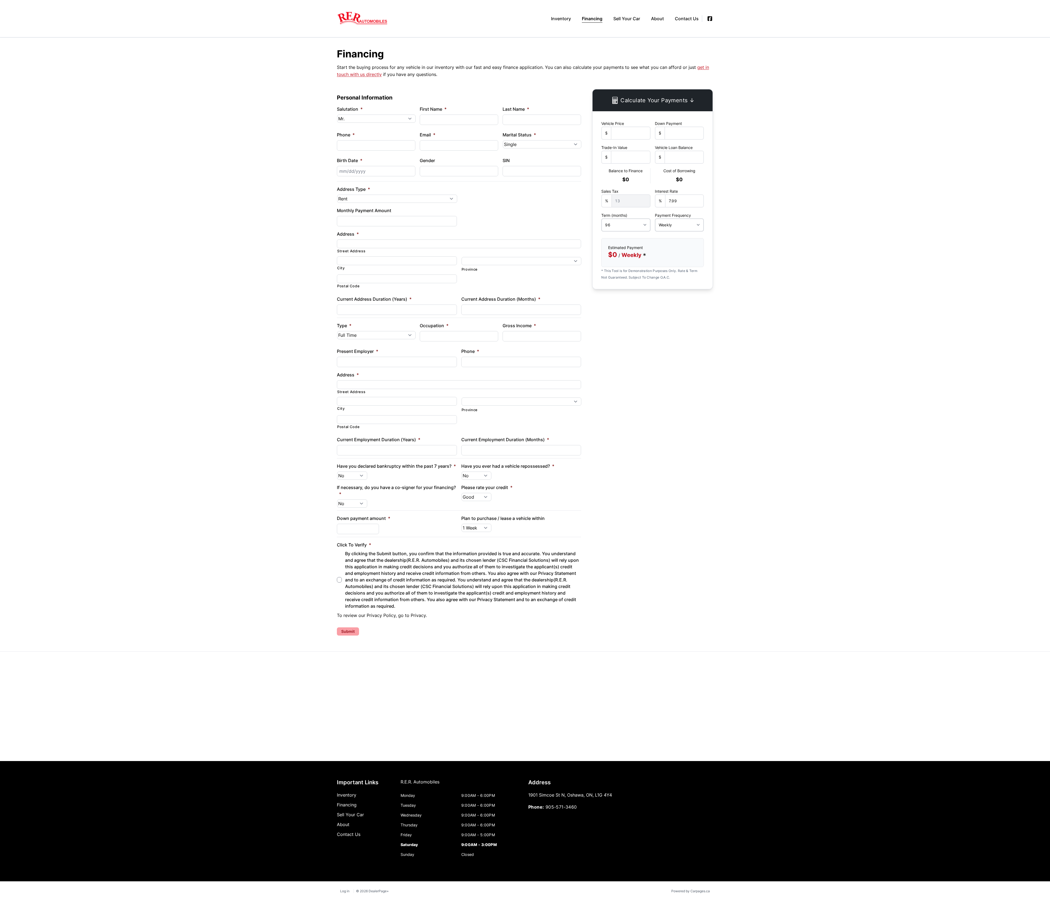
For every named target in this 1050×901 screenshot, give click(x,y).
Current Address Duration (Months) (500, 299)
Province (470, 269)
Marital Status (519, 135)
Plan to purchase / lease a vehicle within (503, 518)
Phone (346, 135)
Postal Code (348, 286)
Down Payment (668, 123)
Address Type (353, 189)
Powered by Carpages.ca (690, 891)
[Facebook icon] (710, 18)
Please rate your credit (486, 487)
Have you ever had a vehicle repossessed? (507, 466)
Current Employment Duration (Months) (505, 439)
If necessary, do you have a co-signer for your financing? (396, 491)
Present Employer (357, 351)
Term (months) (614, 215)
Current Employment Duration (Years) (378, 439)
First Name (433, 109)
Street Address (351, 251)
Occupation (434, 325)
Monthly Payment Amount (364, 210)
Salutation (350, 109)
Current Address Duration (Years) (374, 299)
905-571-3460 (561, 807)
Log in (344, 891)
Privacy (418, 615)
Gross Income (519, 325)
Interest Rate (666, 191)
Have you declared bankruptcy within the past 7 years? (396, 466)
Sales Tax (610, 191)
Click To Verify (354, 545)
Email (427, 135)
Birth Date (349, 160)
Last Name (516, 109)
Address (348, 234)
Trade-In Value (614, 147)
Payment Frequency (673, 215)
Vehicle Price (612, 123)
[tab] (420, 785)
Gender (427, 160)
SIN (506, 160)
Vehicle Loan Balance (674, 147)
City (341, 268)
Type (344, 325)
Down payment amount (363, 518)
